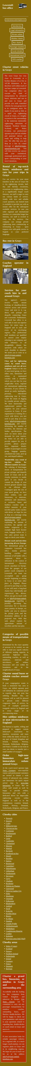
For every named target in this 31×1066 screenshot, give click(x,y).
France (8, 964)
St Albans (9, 919)
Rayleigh (9, 851)
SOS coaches (17, 59)
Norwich (9, 818)
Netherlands (10, 956)
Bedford (9, 836)
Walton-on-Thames (13, 886)
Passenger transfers (17, 47)
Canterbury (10, 866)
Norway (9, 951)
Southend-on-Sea (12, 853)
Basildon (9, 858)
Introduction (17, 26)
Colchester (10, 831)
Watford (9, 848)
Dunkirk (9, 921)
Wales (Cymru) (11, 946)
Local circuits (17, 51)
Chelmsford (10, 843)
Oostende (9, 898)
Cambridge (10, 841)
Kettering (9, 936)
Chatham (9, 881)
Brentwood (10, 863)
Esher (8, 893)
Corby (8, 823)
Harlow (8, 861)
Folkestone (10, 901)
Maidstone (10, 896)
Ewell (8, 909)
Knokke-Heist (11, 913)
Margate (9, 846)
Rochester (9, 883)
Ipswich (9, 821)
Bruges (8, 916)
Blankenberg (10, 903)
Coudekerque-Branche (14, 931)
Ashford (9, 906)
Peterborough (11, 833)
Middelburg (10, 929)
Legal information (17, 30)
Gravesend (10, 888)
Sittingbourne (11, 868)
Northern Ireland (12, 954)
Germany (9, 961)
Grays (8, 878)
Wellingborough (12, 926)
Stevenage (9, 876)
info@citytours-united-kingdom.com (15, 20)
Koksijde (9, 911)
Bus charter (17, 43)
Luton (8, 838)
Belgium (9, 969)
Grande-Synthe (11, 924)
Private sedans (17, 34)
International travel (17, 55)
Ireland (8, 959)
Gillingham (10, 871)
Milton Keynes (11, 826)
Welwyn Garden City (13, 891)
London (9, 934)
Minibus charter (17, 38)
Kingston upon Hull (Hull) (15, 939)
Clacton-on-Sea (11, 828)
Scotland (9, 949)
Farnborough (10, 873)
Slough (8, 856)
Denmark (9, 966)
